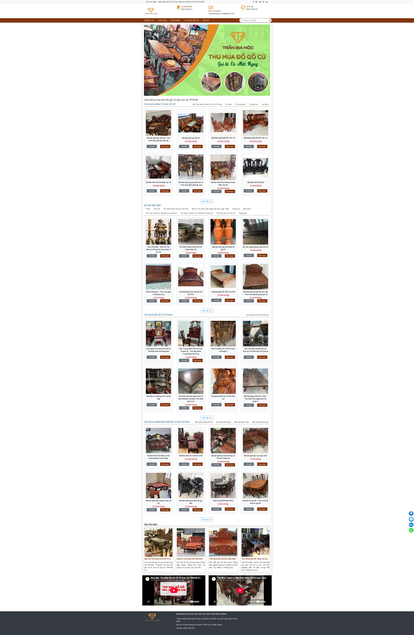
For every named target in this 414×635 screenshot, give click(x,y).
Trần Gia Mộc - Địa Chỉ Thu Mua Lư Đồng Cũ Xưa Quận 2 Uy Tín (158, 249)
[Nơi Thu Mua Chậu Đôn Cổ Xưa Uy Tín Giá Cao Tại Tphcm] (255, 333)
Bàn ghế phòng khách (204, 422)
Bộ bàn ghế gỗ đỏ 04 (191, 138)
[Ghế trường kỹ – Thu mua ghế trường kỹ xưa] (158, 276)
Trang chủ (149, 20)
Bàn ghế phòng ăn (223, 422)
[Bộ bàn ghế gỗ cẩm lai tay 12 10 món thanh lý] (223, 440)
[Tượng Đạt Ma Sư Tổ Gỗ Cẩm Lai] (223, 381)
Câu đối (157, 209)
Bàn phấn (247, 209)
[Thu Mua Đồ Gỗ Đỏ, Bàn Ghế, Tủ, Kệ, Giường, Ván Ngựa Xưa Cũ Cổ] (223, 542)
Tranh (148, 209)
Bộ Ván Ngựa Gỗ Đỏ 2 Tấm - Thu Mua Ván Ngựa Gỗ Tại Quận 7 (255, 398)
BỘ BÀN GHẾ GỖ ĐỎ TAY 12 (223, 138)
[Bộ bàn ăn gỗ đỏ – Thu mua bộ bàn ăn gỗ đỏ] (255, 485)
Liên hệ (205, 20)
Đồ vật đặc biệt (152, 205)
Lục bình (264, 104)
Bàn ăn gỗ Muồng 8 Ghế (223, 500)
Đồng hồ (236, 209)
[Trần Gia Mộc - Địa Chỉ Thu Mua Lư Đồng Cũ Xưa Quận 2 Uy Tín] (158, 232)
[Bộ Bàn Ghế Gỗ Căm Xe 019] (190, 440)
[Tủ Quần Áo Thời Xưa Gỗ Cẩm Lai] (223, 232)
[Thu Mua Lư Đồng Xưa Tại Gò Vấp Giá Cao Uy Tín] (158, 381)
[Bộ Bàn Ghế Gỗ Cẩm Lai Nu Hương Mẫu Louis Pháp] (158, 440)
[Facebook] (253, 2)
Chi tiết (151, 146)
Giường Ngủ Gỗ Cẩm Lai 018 (223, 292)
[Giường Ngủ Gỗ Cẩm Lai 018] (223, 276)
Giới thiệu (162, 20)
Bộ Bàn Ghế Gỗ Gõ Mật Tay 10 (158, 182)
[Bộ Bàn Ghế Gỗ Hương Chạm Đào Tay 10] (223, 167)
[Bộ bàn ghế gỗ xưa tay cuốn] (255, 440)
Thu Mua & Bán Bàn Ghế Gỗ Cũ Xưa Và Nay (167, 422)
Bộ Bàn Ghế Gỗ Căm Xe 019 (190, 456)
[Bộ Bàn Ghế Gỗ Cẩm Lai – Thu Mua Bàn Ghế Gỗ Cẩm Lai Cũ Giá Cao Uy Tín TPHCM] (158, 123)
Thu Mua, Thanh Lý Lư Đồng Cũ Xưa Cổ (197, 213)
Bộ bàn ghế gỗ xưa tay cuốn (255, 456)
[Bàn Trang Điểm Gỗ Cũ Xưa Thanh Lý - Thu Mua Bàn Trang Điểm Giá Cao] (190, 333)
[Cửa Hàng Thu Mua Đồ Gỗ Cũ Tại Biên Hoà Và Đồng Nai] (158, 333)
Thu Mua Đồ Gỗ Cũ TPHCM (158, 315)
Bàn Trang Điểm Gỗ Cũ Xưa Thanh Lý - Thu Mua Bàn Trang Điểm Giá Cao (190, 351)
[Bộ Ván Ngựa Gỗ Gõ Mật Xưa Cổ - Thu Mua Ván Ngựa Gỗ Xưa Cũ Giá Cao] (255, 232)
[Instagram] (263, 2)
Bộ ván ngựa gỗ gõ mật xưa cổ (255, 247)
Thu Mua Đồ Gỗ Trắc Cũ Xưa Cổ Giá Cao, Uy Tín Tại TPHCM (269, 559)
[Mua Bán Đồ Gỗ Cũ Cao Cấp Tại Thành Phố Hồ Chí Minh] (155, 10)
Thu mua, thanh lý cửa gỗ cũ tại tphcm (161, 213)
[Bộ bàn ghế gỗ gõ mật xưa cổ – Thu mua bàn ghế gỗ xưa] (190, 167)
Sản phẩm (175, 20)
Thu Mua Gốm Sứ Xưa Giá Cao (175, 209)
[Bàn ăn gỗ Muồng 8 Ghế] (223, 485)
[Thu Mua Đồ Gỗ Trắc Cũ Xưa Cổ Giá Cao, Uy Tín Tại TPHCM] (256, 542)
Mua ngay (165, 146)
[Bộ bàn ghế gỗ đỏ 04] (190, 123)
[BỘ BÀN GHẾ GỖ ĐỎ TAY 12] (223, 123)
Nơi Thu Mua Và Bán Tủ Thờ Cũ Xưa (207, 104)
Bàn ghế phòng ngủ (260, 422)
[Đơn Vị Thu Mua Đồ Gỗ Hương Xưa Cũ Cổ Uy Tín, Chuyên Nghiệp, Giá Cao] (191, 542)
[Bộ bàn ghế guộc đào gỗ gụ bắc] (190, 485)
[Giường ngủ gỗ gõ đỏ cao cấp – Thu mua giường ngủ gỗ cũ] (255, 276)
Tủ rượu (228, 104)
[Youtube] (260, 2)
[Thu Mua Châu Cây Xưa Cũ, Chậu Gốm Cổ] (190, 232)
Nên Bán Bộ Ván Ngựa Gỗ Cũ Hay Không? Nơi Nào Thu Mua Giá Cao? (190, 398)
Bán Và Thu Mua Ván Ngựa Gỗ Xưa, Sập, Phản (210, 209)
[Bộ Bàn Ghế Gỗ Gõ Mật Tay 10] (158, 167)
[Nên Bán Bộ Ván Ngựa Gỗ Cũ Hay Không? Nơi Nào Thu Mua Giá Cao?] (190, 381)
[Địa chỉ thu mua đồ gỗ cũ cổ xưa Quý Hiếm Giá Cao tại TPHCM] (158, 542)
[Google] (257, 2)
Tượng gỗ (243, 213)
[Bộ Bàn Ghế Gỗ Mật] (255, 167)
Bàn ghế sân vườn (241, 422)
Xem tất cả (206, 201)
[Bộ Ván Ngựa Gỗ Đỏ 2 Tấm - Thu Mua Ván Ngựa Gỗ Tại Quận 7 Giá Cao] (255, 381)
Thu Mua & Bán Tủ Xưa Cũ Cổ (160, 104)
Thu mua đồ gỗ (191, 20)
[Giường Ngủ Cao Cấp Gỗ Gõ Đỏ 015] (190, 276)
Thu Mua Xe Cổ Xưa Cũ (225, 213)
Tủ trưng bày (240, 104)
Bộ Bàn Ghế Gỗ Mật (255, 182)
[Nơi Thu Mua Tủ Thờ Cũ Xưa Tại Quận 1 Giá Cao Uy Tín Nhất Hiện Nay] (223, 333)
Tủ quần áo (253, 104)
